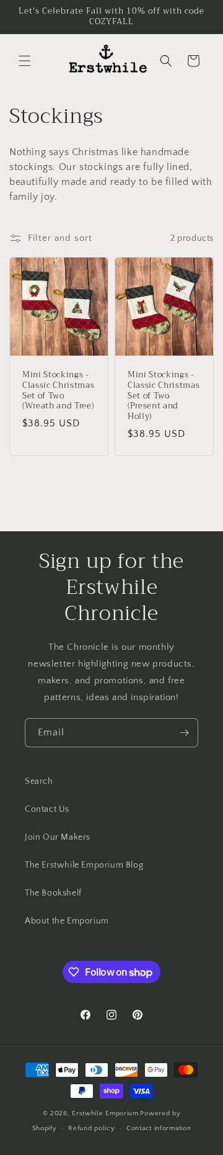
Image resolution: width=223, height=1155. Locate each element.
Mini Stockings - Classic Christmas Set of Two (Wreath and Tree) (58, 390)
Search (39, 781)
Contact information (158, 1128)
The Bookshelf (53, 893)
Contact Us (47, 809)
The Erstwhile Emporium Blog (84, 865)
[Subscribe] (184, 732)
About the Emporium (67, 921)
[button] (24, 60)
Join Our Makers (57, 837)
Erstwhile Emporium (105, 1113)
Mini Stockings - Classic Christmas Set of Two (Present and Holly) (163, 396)
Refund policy (91, 1128)
